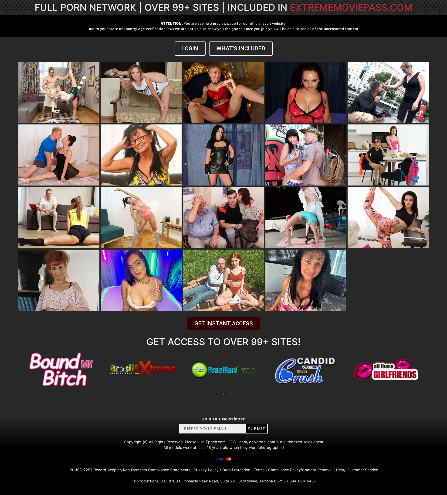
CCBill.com (237, 442)
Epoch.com (216, 442)
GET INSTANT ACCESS (223, 323)
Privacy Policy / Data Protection (222, 470)
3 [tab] (230, 394)
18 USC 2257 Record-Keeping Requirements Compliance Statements (129, 470)
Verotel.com (264, 442)
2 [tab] (223, 394)
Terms (259, 470)
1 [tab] (216, 394)
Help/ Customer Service (357, 470)
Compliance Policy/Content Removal (300, 470)
